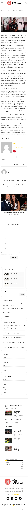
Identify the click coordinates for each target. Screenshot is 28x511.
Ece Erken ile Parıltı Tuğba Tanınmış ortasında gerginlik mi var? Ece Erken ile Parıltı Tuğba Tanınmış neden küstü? (14, 327)
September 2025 (6, 360)
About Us (9, 509)
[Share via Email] (23, 164)
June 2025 (5, 367)
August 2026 (5, 357)
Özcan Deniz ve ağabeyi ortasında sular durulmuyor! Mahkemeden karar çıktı (18, 449)
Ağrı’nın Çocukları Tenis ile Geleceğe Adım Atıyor (13, 308)
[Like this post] (14, 164)
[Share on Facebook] (16, 164)
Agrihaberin (13, 505)
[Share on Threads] (20, 164)
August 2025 (5, 362)
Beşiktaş (8, 157)
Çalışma (14, 157)
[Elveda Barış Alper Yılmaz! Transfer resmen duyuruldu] (8, 431)
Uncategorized (6, 392)
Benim (3, 157)
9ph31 (4, 342)
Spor (4, 387)
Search (4, 291)
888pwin (4, 347)
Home (2, 10)
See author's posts (19, 147)
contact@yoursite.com (16, 494)
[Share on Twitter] (17, 164)
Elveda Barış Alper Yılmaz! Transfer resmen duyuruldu (18, 431)
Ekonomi (5, 379)
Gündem (4, 382)
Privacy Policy (23, 509)
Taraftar (4, 159)
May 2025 (5, 370)
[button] (2, 206)
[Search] (26, 3)
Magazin (8, 10)
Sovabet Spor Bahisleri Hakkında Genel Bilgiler (13, 303)
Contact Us (15, 509)
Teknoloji (5, 389)
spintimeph (5, 337)
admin (7, 14)
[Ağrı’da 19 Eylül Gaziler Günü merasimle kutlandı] (8, 413)
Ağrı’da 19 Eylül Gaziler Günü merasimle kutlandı (13, 305)
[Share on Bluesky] (21, 164)
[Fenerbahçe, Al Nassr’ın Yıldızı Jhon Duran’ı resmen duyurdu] (8, 440)
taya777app (5, 325)
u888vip (4, 332)
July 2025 (5, 365)
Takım (19, 157)
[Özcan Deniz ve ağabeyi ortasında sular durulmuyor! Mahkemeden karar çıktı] (8, 448)
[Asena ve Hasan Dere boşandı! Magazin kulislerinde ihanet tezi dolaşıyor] (14, 202)
